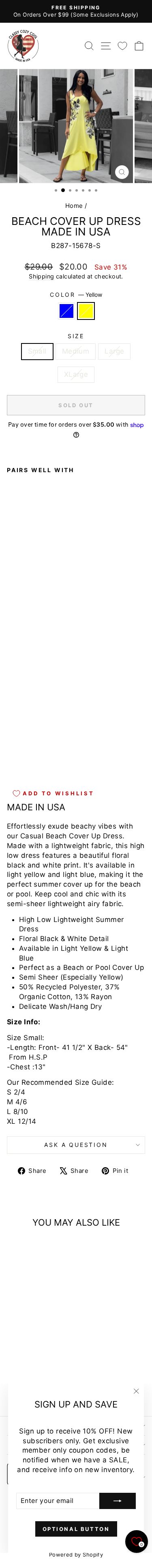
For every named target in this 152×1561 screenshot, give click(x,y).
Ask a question (75, 1144)
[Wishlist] (122, 45)
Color (76, 294)
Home (74, 205)
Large (114, 351)
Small (37, 351)
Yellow (86, 311)
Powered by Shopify (76, 1554)
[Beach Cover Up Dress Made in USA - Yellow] (21, 760)
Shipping (41, 276)
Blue (66, 311)
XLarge (76, 374)
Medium (76, 351)
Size (76, 335)
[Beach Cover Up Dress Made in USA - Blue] (12, 760)
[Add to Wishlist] (16, 609)
